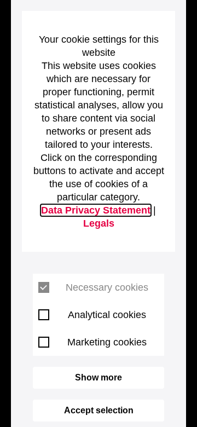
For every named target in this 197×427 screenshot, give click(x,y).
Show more (98, 377)
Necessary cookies (107, 287)
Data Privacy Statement (95, 210)
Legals (98, 223)
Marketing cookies (107, 342)
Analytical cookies (107, 314)
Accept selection (99, 410)
